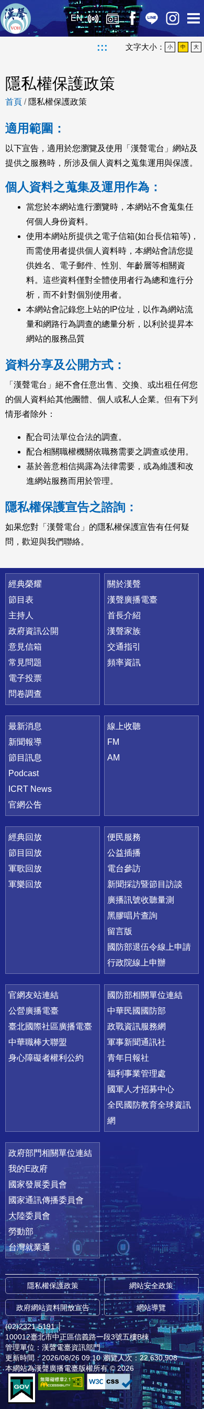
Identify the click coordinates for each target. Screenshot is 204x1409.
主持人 (20, 615)
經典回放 (112, 18)
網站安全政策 (151, 1285)
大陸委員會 (29, 1215)
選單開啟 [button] (193, 18)
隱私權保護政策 (57, 101)
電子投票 (25, 678)
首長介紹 (124, 615)
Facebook (132, 18)
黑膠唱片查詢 (132, 915)
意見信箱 (25, 646)
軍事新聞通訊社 (136, 1042)
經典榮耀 (25, 583)
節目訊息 (25, 757)
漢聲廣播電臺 (15, 18)
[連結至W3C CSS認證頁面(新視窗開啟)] (110, 1381)
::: (102, 47)
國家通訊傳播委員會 (46, 1200)
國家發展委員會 (37, 1184)
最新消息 (25, 726)
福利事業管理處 (136, 1073)
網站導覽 (151, 1307)
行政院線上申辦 (136, 962)
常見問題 (25, 662)
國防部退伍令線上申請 (149, 946)
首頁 (13, 101)
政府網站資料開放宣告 (52, 1307)
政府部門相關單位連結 (50, 1153)
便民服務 (124, 837)
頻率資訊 (124, 662)
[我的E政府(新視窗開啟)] (22, 1388)
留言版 (119, 931)
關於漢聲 (124, 583)
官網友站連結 (33, 995)
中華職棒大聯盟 (37, 1042)
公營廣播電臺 (33, 1010)
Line (151, 18)
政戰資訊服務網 (136, 1026)
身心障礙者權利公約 (46, 1057)
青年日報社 (128, 1057)
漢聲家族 (124, 631)
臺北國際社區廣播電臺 (50, 1026)
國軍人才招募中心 (140, 1089)
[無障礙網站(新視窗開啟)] (61, 1381)
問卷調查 (25, 693)
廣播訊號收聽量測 (140, 899)
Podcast (23, 773)
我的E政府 (28, 1168)
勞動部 (20, 1231)
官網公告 (25, 804)
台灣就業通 (29, 1247)
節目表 (20, 599)
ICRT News (30, 789)
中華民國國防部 (136, 1010)
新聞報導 (25, 741)
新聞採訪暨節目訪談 (145, 884)
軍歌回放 (25, 868)
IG (172, 18)
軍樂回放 (25, 884)
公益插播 (124, 852)
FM (113, 741)
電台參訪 (124, 868)
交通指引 (124, 646)
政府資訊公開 (33, 631)
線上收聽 (93, 18)
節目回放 (25, 852)
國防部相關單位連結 (145, 995)
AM (113, 757)
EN (77, 18)
